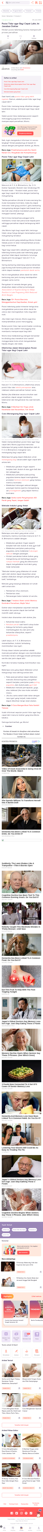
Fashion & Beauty (28, 1488)
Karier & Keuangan (9, 1458)
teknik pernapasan (23, 387)
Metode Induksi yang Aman (12, 92)
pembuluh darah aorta (30, 270)
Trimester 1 (29, 11)
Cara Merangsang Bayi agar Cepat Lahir (16, 89)
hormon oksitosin (21, 480)
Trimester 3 (17, 16)
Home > (4, 16)
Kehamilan (6, 11)
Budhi (22, 69)
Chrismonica (26, 68)
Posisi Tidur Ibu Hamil (19, 1229)
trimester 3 (32, 1229)
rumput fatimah (12, 562)
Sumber (8, 726)
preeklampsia (12, 635)
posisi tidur (6, 1235)
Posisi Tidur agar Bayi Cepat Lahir (14, 81)
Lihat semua (36, 1296)
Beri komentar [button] (23, 1252)
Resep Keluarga (8, 1488)
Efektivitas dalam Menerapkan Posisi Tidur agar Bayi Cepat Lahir (20, 85)
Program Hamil (17, 11)
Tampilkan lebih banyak (21, 1425)
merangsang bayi (9, 460)
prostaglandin (15, 491)
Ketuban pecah (12, 624)
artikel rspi (6, 1229)
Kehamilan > (10, 16)
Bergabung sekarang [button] (25, 133)
